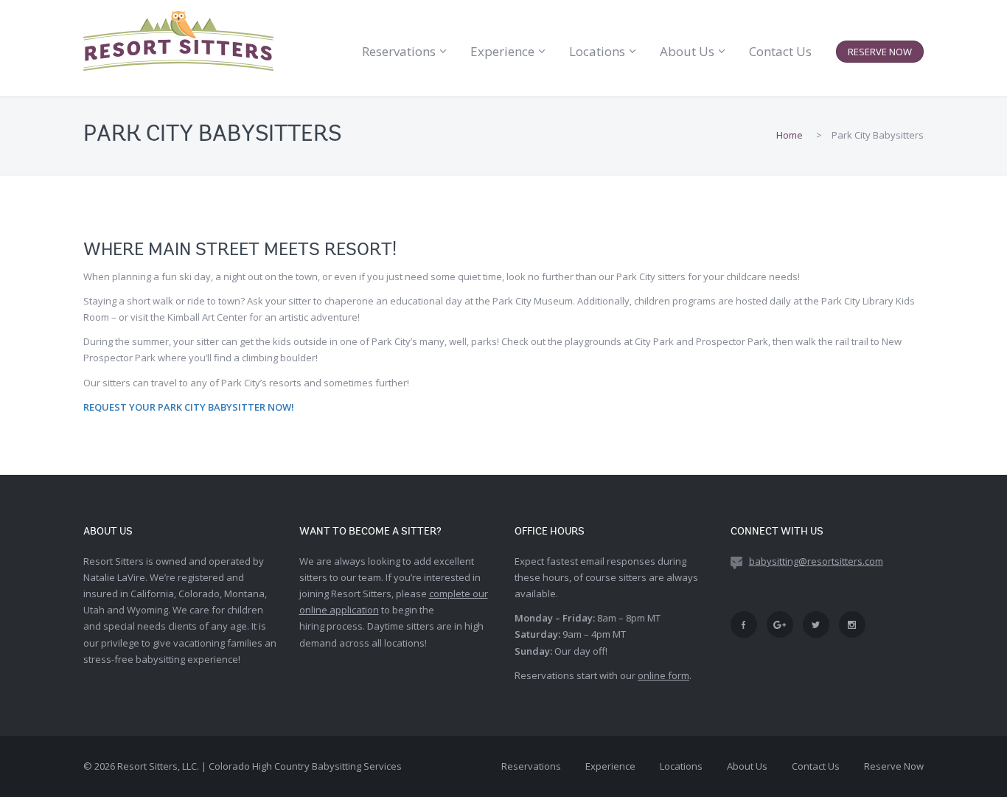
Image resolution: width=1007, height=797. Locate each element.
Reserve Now (880, 51)
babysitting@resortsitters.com (816, 561)
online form (663, 675)
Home (789, 135)
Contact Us (780, 51)
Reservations (399, 51)
